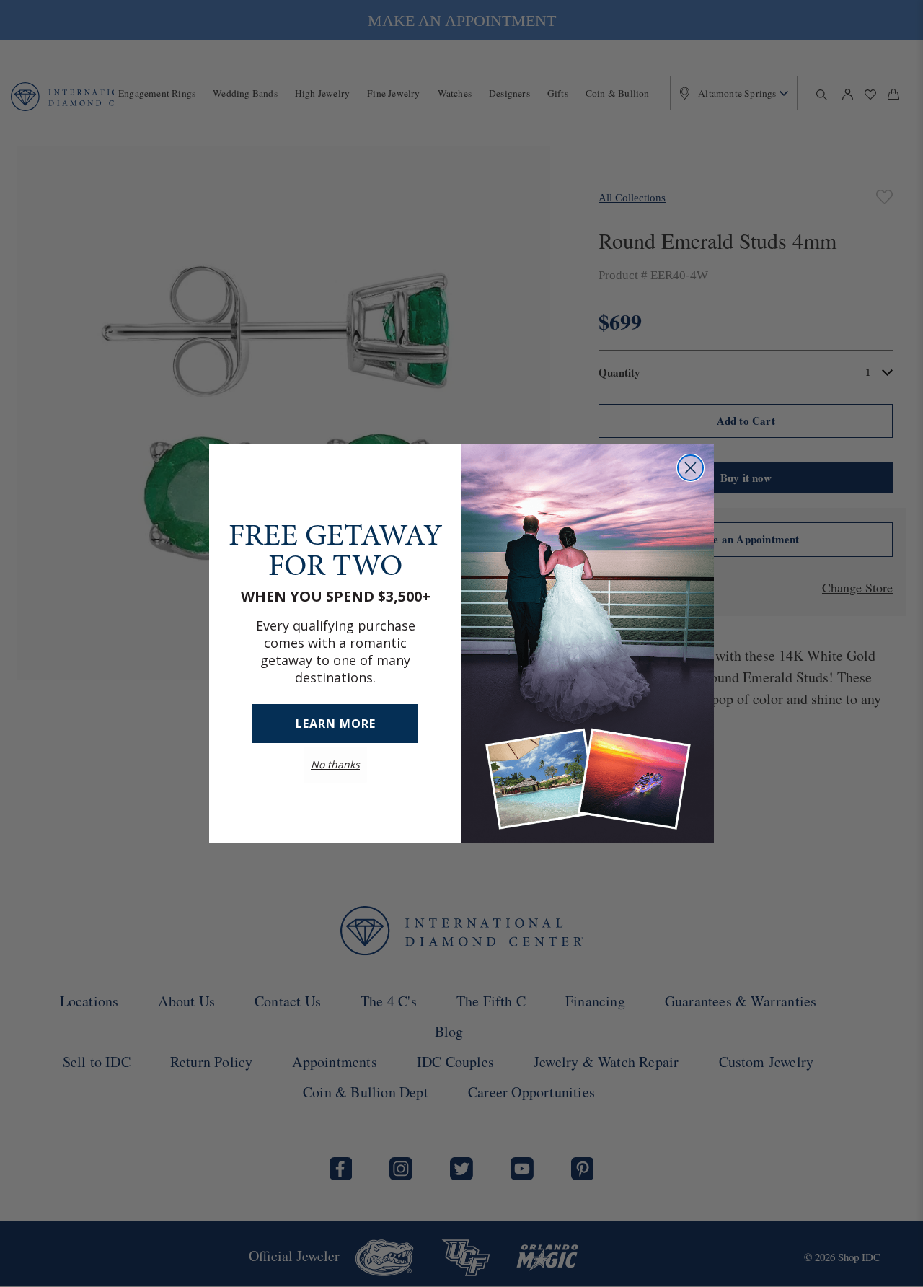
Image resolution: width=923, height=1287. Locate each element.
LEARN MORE (336, 724)
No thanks (335, 764)
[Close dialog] (690, 467)
